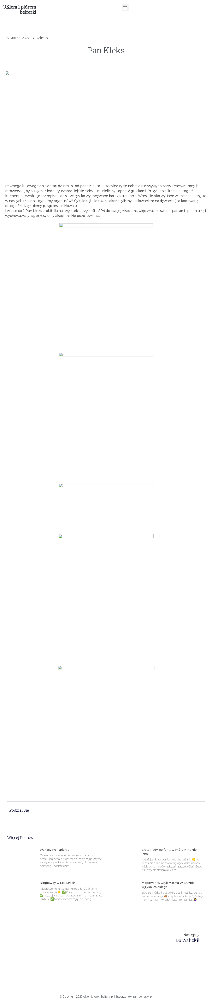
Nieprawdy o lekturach (57, 883)
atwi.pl (148, 996)
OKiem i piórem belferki (19, 9)
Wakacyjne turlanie (54, 850)
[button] (125, 7)
